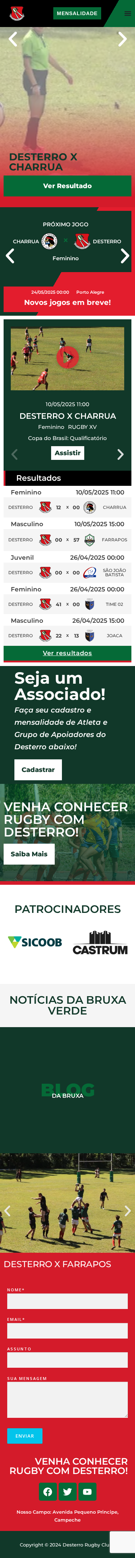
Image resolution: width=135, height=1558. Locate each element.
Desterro (20, 507)
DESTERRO (20, 604)
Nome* (16, 1289)
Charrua (114, 507)
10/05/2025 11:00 (67, 404)
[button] (13, 39)
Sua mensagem (27, 1378)
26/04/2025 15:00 (98, 620)
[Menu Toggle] (127, 13)
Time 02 (114, 604)
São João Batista (114, 572)
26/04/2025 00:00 (97, 557)
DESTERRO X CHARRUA (67, 416)
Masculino (27, 524)
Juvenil (22, 557)
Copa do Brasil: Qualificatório (67, 438)
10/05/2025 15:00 (99, 524)
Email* (16, 1319)
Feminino (51, 426)
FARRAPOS (114, 539)
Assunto (19, 1348)
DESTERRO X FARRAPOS (57, 1264)
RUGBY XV (82, 426)
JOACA (114, 635)
